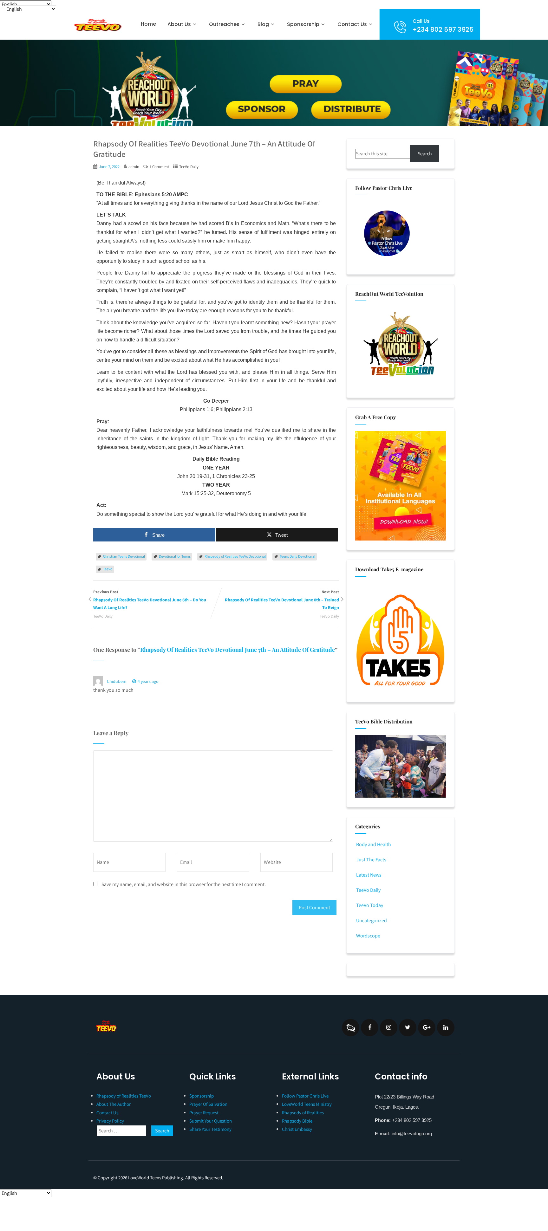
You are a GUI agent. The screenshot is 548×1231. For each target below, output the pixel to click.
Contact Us (352, 24)
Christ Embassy (297, 1129)
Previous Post (149, 600)
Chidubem (117, 681)
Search (425, 153)
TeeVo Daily (189, 166)
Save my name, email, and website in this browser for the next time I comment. (183, 884)
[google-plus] (426, 1027)
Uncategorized (371, 920)
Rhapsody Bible (297, 1121)
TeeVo (107, 569)
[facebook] (369, 1027)
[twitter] (407, 1027)
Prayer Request (204, 1113)
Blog (263, 24)
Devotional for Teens (175, 556)
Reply (175, 681)
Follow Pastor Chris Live (305, 1096)
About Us (179, 24)
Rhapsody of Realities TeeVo (123, 1096)
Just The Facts (371, 859)
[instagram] (388, 1027)
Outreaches (224, 24)
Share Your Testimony (210, 1129)
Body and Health (373, 844)
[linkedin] (445, 1027)
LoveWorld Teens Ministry (307, 1104)
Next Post (282, 600)
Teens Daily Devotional (297, 556)
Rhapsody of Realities (303, 1113)
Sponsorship (201, 1096)
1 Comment (159, 166)
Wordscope (368, 935)
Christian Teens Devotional (124, 556)
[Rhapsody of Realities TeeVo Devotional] (97, 25)
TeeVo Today (369, 905)
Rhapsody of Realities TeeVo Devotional (235, 556)
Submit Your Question (210, 1121)
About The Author (113, 1104)
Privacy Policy (110, 1121)
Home (148, 24)
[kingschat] (350, 1027)
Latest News (369, 874)
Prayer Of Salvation (208, 1104)
